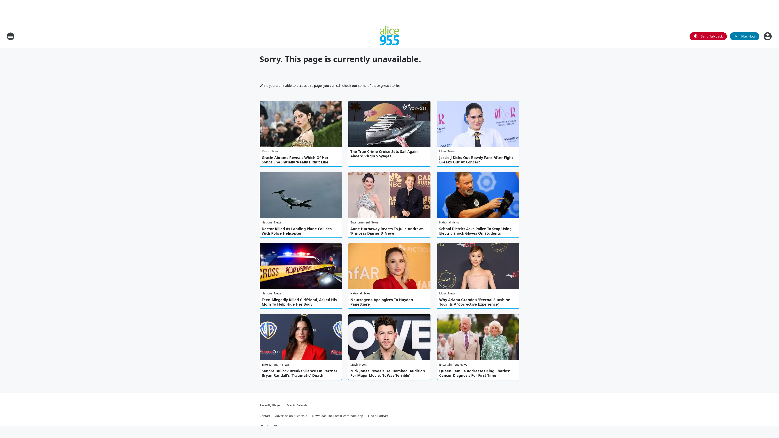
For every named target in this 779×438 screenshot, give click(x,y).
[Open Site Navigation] (10, 36)
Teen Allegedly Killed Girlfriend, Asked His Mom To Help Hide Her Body (299, 301)
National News (272, 222)
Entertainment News (364, 222)
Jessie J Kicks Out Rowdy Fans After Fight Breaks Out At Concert (476, 159)
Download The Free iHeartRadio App (337, 416)
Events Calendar (297, 405)
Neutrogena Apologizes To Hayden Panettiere (381, 301)
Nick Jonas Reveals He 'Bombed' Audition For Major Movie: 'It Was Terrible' (387, 373)
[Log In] (768, 36)
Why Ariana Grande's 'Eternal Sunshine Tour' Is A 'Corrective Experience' (474, 301)
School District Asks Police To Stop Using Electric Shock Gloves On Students (475, 231)
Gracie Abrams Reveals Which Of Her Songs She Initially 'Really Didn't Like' (295, 159)
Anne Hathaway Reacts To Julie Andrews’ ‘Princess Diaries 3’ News (387, 231)
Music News (270, 151)
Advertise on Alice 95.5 (291, 416)
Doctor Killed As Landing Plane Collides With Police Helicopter (297, 231)
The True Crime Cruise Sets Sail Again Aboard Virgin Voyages (384, 153)
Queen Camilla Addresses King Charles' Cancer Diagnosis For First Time (474, 373)
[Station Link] (389, 36)
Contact (265, 416)
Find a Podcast (378, 416)
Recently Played (271, 405)
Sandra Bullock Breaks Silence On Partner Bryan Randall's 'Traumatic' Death (299, 373)
